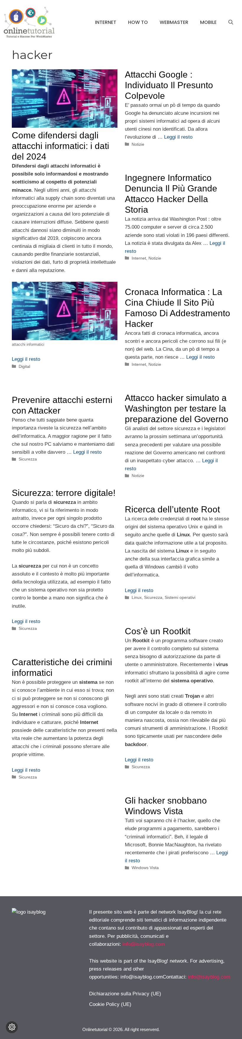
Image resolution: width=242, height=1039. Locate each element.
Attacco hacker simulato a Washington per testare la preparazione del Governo (176, 408)
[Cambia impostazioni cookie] (12, 1027)
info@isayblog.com (143, 944)
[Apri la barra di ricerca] (231, 22)
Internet (105, 22)
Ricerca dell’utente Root (172, 509)
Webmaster (174, 22)
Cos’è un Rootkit (157, 631)
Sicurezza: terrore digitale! (63, 493)
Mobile (208, 22)
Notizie (138, 144)
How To (138, 22)
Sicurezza (28, 459)
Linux (137, 597)
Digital (24, 366)
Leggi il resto (26, 359)
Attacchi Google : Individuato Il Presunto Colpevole (169, 85)
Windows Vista (145, 867)
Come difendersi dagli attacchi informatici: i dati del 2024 (60, 145)
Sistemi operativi (180, 597)
